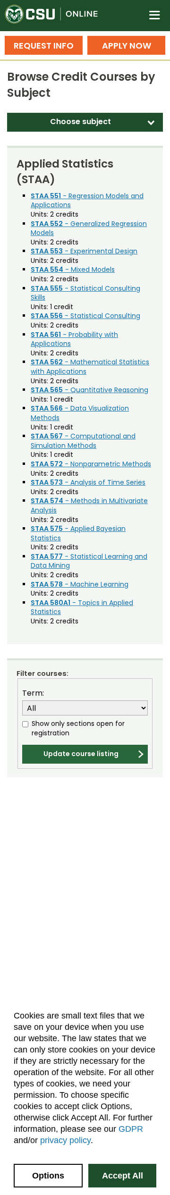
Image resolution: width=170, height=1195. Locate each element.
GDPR (131, 1129)
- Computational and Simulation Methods (83, 440)
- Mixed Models (73, 269)
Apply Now (126, 45)
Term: (33, 693)
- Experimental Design (84, 251)
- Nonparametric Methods (91, 464)
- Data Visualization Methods (80, 413)
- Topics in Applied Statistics (82, 607)
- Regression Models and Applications (87, 200)
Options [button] (48, 1175)
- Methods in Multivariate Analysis (89, 505)
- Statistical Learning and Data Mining (89, 561)
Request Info (44, 45)
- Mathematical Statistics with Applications (90, 366)
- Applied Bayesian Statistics (78, 533)
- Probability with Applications (74, 339)
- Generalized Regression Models (89, 228)
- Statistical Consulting (85, 315)
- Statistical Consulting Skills (85, 293)
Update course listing (81, 753)
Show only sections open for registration (78, 728)
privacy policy (65, 1140)
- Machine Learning (79, 584)
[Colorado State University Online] (57, 15)
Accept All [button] (122, 1175)
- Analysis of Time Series (88, 482)
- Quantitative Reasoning (89, 390)
